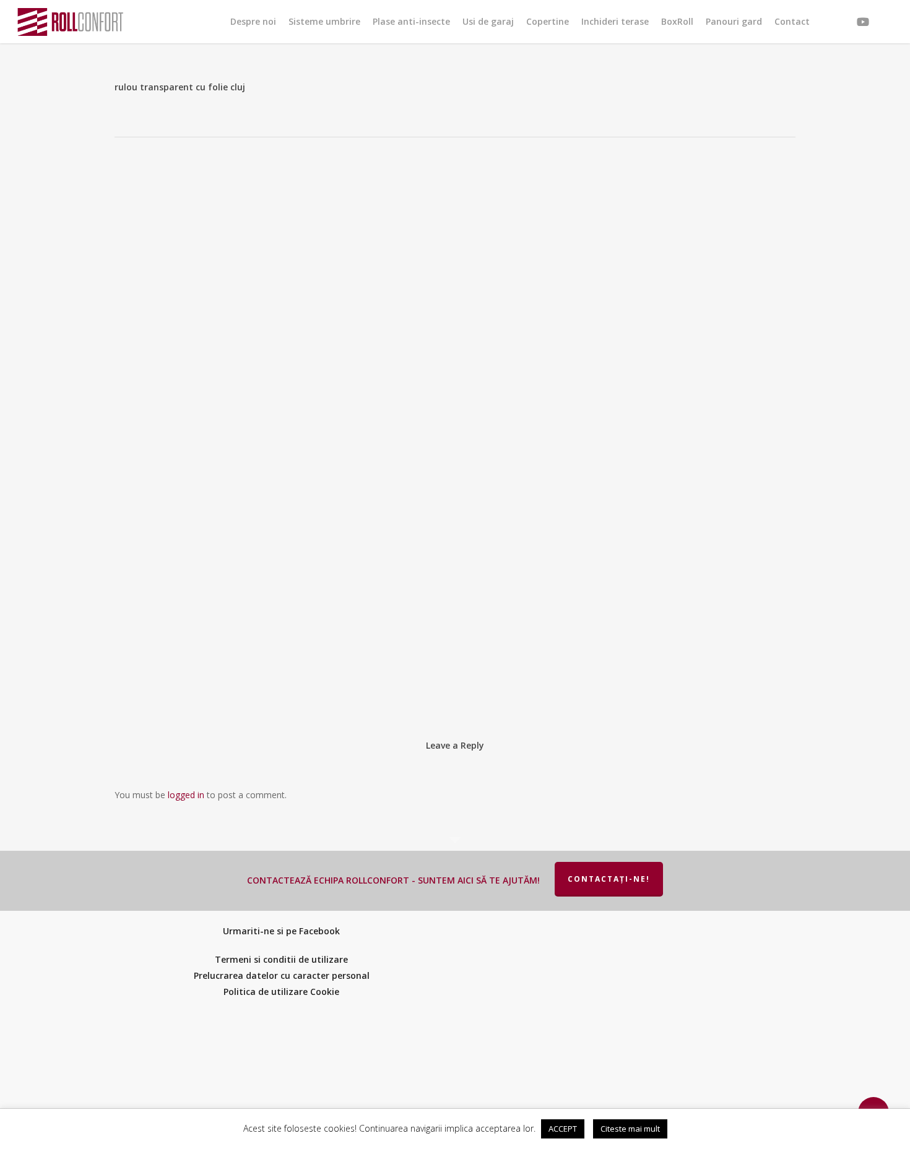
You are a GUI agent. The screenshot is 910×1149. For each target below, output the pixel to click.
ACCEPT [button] (562, 1128)
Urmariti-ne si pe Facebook (281, 931)
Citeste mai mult (630, 1128)
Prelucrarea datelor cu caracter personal (282, 975)
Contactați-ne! (609, 879)
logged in (186, 795)
